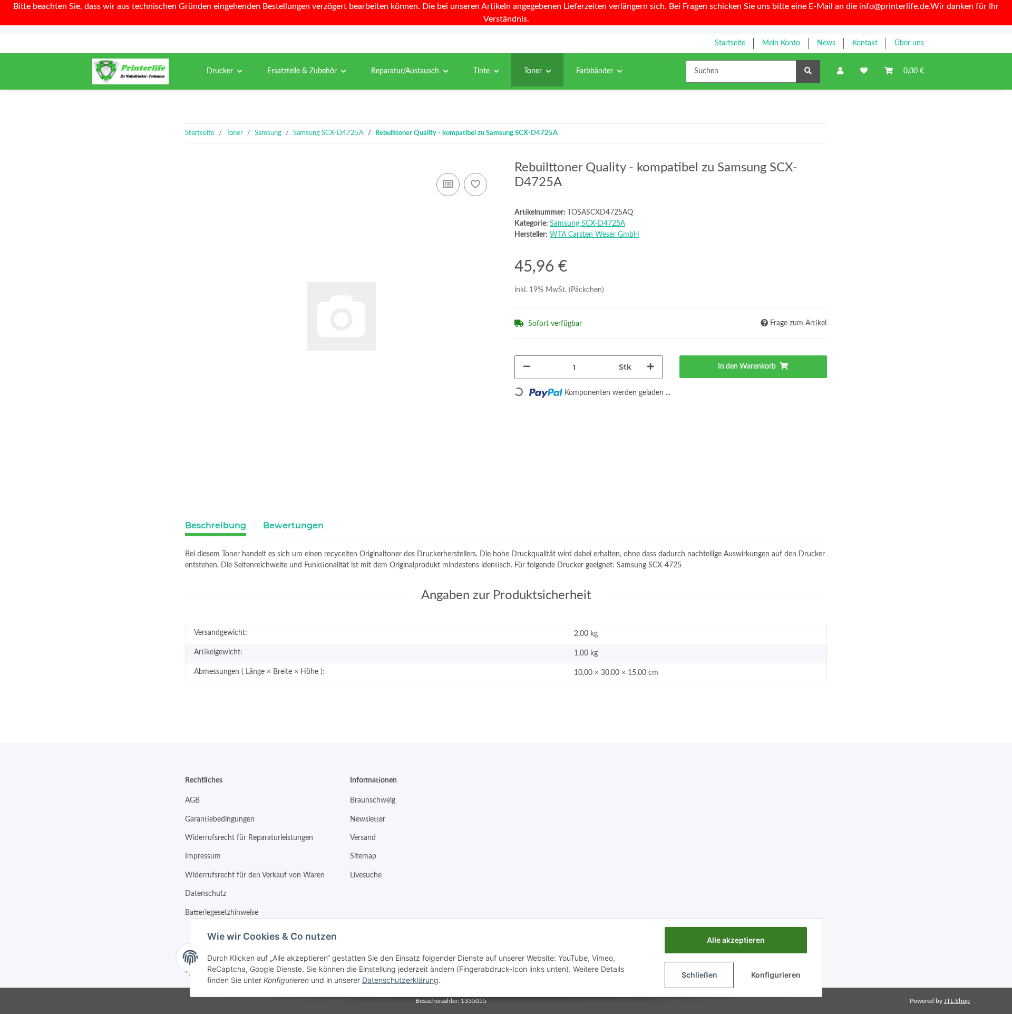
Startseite (730, 43)
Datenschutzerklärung (400, 980)
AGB (192, 800)
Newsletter (367, 819)
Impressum (203, 856)
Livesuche (366, 875)
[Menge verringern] (526, 367)
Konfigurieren (776, 974)
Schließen (699, 974)
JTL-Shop (957, 1001)
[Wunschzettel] (864, 71)
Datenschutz (205, 893)
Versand (363, 838)
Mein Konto (781, 43)
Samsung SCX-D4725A (587, 223)
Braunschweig (372, 800)
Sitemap (363, 856)
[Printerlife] (130, 71)
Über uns (909, 43)
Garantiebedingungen (220, 819)
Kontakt (865, 43)
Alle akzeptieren (736, 939)
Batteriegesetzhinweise (221, 912)
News (826, 43)
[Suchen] (808, 71)
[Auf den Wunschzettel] (475, 184)
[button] (840, 71)
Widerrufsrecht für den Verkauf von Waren (255, 875)
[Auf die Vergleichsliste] (448, 184)
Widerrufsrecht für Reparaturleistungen (249, 838)
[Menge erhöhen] (650, 367)
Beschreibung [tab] (215, 525)
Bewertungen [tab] (293, 525)
